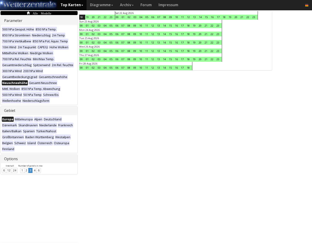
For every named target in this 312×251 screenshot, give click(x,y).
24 (14, 170)
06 (152, 17)
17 (218, 17)
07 (158, 17)
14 (200, 17)
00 (117, 17)
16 (212, 17)
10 (176, 17)
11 (182, 17)
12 (9, 170)
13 (194, 17)
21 (99, 17)
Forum (146, 5)
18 (81, 17)
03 (135, 17)
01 (123, 17)
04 (141, 17)
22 (105, 17)
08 (164, 17)
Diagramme (100, 5)
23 (111, 17)
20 (93, 17)
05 (146, 17)
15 (206, 17)
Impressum (168, 5)
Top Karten (71, 5)
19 (87, 17)
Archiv (125, 5)
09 (170, 17)
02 (129, 17)
